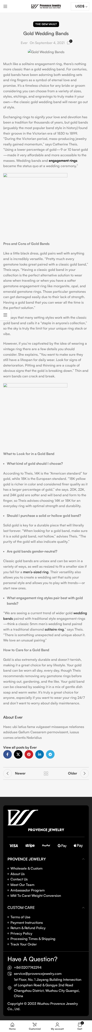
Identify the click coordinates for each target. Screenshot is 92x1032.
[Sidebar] (5, 315)
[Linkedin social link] (39, 754)
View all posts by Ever (20, 747)
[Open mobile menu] (5, 6)
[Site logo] (46, 6)
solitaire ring (54, 629)
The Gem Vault (46, 24)
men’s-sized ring (36, 572)
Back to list (46, 773)
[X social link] (18, 754)
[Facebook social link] (7, 754)
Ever (24, 43)
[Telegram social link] (50, 754)
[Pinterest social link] (29, 754)
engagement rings (63, 160)
